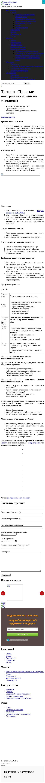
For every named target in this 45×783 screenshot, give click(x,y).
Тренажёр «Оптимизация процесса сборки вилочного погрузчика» (29, 54)
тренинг (26, 498)
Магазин (9, 38)
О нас (8, 707)
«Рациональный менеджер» (26, 51)
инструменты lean (14, 498)
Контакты (15, 75)
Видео (13, 32)
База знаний (11, 10)
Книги (13, 40)
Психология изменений (25, 19)
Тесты (13, 36)
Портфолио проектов (19, 77)
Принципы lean (21, 28)
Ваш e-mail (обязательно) (11, 519)
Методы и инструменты (25, 15)
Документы (15, 30)
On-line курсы (16, 45)
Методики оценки (18, 47)
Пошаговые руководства (25, 21)
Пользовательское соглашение (18, 714)
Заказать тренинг (8, 117)
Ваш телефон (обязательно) (12, 525)
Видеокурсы (16, 43)
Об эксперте (11, 73)
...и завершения (7, 538)
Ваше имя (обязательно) (11, 512)
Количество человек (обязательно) (15, 545)
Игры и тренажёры (18, 49)
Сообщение (5, 552)
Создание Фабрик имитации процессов (27, 66)
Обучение (10, 62)
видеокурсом (34, 443)
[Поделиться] (4, 763)
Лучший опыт (21, 17)
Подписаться (23, 634)
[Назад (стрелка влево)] (2, 765)
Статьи (13, 12)
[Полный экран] (7, 763)
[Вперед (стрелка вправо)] (4, 765)
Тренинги (15, 64)
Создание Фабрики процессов (18, 694)
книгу (5, 443)
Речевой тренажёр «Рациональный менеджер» (25, 672)
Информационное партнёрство (23, 79)
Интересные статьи (23, 23)
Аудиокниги (16, 34)
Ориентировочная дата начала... (14, 532)
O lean (17, 25)
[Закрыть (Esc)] (2, 763)
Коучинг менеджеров (19, 71)
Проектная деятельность (20, 68)
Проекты (9, 692)
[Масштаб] (9, 763)
